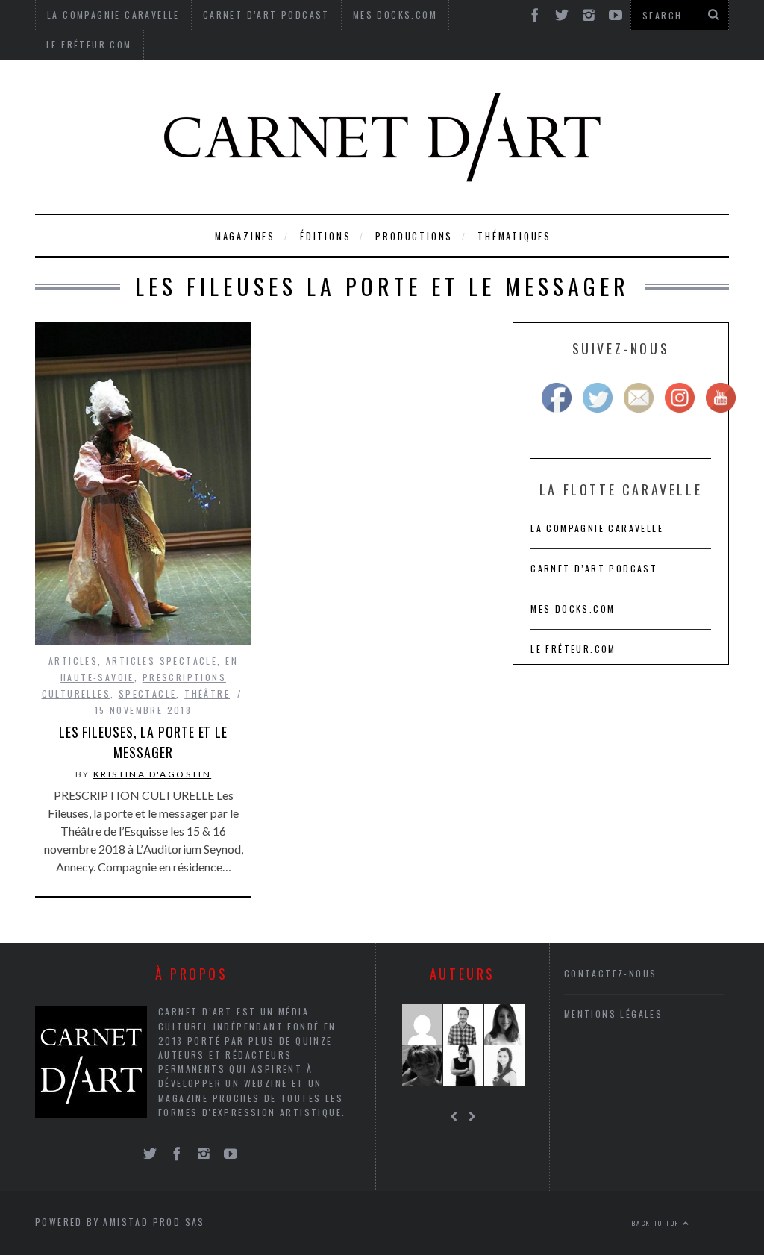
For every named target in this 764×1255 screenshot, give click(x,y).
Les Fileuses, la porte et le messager (143, 742)
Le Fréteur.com (89, 44)
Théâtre (207, 693)
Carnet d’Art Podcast (593, 568)
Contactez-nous (610, 973)
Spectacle (148, 693)
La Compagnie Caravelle (596, 528)
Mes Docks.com (572, 608)
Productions (414, 236)
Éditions (325, 236)
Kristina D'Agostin (152, 774)
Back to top (657, 1222)
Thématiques (514, 236)
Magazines (245, 236)
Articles (73, 660)
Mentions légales (613, 1013)
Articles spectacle (161, 660)
